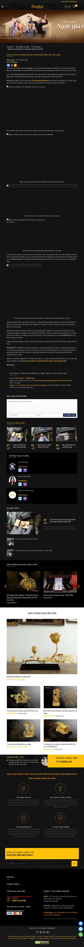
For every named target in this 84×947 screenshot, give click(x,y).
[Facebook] (8, 65)
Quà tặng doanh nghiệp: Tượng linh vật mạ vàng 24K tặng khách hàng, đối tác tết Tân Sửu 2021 (22, 597)
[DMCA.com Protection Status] (42, 942)
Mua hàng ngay (44, 649)
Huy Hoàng (13, 62)
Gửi (74, 863)
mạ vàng (39, 341)
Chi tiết (43, 643)
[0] (74, 7)
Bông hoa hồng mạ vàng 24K (19, 677)
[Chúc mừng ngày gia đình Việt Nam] (42, 26)
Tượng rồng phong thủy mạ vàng (19, 744)
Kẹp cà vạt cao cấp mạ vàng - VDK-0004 (58, 595)
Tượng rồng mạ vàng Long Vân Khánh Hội (22, 711)
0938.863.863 (68, 908)
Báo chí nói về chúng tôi (69, 1)
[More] (15, 65)
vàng (12, 76)
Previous (5, 586)
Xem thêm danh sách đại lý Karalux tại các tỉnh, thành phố (60, 918)
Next (78, 586)
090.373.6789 (19, 900)
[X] (11, 65)
